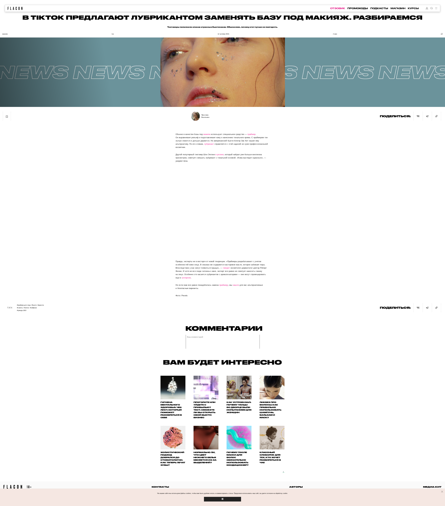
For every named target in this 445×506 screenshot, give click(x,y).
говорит (226, 268)
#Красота (41, 305)
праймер (251, 134)
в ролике (219, 154)
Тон (112, 34)
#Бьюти (34, 305)
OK (222, 499)
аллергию (186, 278)
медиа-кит (432, 487)
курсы (413, 8)
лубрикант (209, 144)
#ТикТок (26, 308)
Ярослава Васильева (205, 116)
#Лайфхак (33, 308)
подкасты (379, 8)
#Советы (20, 308)
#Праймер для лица (24, 305)
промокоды (357, 8)
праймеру (223, 285)
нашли (236, 285)
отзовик (337, 8)
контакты (160, 487)
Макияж (5, 34)
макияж (206, 134)
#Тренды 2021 (22, 310)
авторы (296, 487)
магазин (398, 8)
